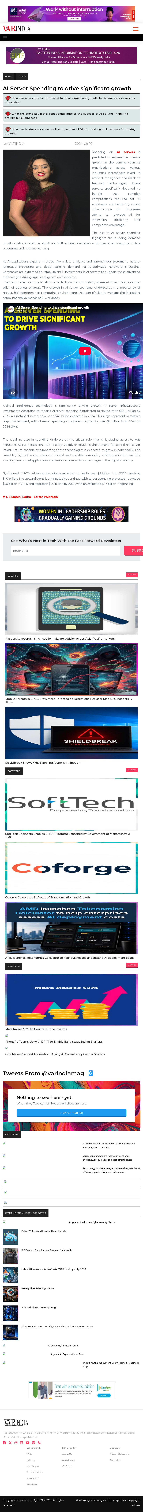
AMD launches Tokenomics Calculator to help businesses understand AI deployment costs (69, 957)
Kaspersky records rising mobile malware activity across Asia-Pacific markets (60, 638)
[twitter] (11, 1443)
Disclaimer (115, 1448)
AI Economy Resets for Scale (63, 1345)
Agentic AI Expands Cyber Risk (67, 1354)
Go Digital (67, 1466)
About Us (67, 1454)
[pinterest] (34, 1443)
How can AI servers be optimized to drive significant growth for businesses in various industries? (70, 100)
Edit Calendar (69, 1448)
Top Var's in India (35, 1472)
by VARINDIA (14, 144)
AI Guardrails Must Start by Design (39, 1307)
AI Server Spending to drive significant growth (67, 88)
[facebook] (5, 1443)
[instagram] (17, 1443)
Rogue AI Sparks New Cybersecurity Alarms (92, 1222)
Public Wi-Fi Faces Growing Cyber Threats (43, 1231)
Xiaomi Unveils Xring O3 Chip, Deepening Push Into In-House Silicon (57, 1326)
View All (132, 574)
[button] (135, 28)
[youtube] (28, 1443)
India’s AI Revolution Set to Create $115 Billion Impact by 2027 (53, 1269)
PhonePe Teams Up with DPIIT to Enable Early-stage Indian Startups (54, 1041)
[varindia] (40, 1443)
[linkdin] (22, 1443)
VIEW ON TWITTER (71, 1112)
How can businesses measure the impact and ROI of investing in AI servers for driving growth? (70, 131)
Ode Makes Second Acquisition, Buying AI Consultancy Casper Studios (55, 1054)
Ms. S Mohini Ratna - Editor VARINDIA (30, 497)
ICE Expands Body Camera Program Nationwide (46, 1250)
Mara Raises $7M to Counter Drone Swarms (36, 1029)
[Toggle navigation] (5, 37)
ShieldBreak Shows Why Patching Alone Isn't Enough (42, 762)
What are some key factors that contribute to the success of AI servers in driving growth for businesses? (66, 116)
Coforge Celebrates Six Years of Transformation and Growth (47, 897)
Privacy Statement (119, 1454)
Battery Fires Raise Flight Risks (37, 1288)
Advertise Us (68, 1460)
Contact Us (115, 1460)
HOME (8, 76)
